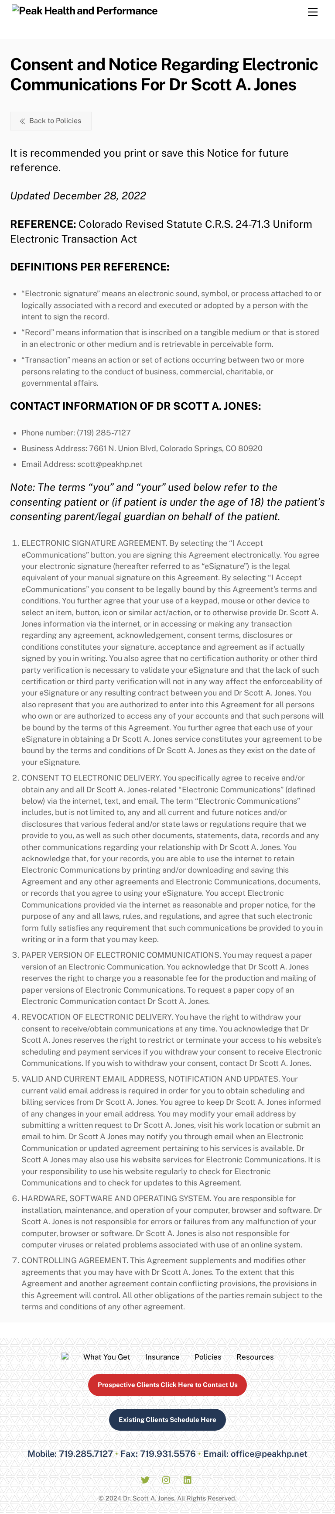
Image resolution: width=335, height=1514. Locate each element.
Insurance (162, 1357)
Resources (255, 1357)
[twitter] (145, 1479)
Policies (208, 1357)
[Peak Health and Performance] (84, 10)
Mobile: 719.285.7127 (70, 1454)
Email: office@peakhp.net (255, 1454)
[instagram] (166, 1479)
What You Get (106, 1357)
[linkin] (188, 1479)
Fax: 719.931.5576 (158, 1454)
